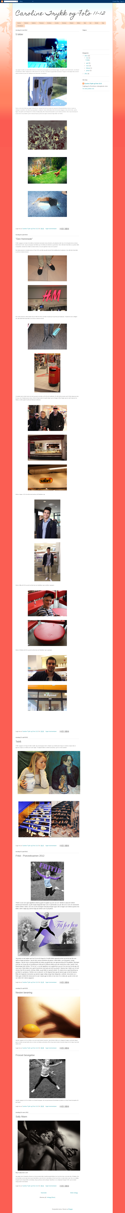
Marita (19, 23)
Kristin (96, 23)
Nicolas (64, 23)
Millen (78, 23)
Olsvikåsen (20, 26)
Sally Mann (21, 1116)
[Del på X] (64, 229)
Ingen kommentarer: (51, 228)
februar (88, 68)
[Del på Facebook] (66, 229)
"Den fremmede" (24, 239)
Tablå (18, 741)
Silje (103, 23)
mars (87, 65)
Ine (90, 23)
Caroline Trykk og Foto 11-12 (93, 83)
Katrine (34, 23)
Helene (26, 23)
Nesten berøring (24, 992)
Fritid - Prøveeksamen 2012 (30, 855)
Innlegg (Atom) (51, 1197)
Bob (85, 23)
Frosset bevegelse (25, 1055)
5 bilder (19, 34)
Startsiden (44, 1193)
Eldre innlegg (74, 1193)
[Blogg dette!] (62, 229)
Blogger (70, 1209)
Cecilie (57, 23)
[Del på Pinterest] (68, 229)
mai (87, 58)
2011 (86, 73)
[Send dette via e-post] (61, 229)
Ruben (71, 23)
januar (88, 70)
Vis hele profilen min (88, 88)
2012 (86, 55)
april (87, 63)
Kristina (49, 23)
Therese (41, 23)
